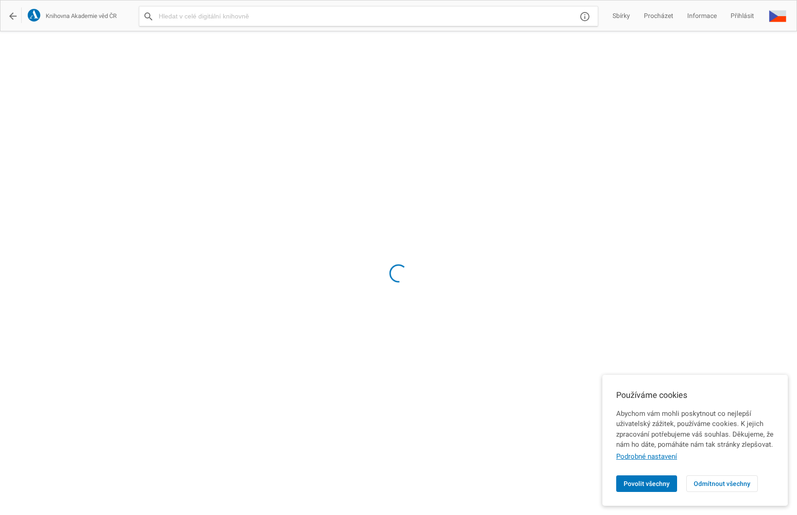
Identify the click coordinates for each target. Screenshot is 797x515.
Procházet (658, 15)
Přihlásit (742, 15)
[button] (777, 16)
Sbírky (621, 15)
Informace (702, 15)
